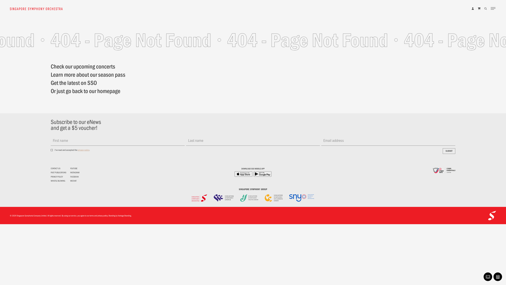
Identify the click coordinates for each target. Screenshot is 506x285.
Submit (449, 150)
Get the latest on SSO (74, 82)
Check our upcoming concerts (83, 66)
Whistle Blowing (58, 180)
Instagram (74, 172)
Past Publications (58, 172)
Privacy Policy (57, 176)
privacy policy (83, 149)
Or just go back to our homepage (85, 90)
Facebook (74, 176)
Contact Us (55, 168)
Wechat (73, 180)
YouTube (73, 168)
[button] (485, 8)
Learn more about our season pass (88, 74)
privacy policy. (103, 215)
